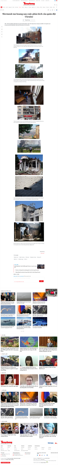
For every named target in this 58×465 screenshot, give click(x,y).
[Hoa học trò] (56, 443)
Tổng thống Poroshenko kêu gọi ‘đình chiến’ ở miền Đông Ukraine (27, 272)
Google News (57, 10)
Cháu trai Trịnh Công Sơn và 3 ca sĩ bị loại (48, 386)
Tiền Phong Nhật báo (24, 0)
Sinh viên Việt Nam (32, 0)
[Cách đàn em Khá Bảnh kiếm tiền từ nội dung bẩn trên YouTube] (29, 379)
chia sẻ (48, 10)
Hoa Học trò (38, 0)
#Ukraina (27, 257)
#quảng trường (33, 257)
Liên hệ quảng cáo (16, 452)
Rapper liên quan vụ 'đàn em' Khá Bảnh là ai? (47, 368)
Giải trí (41, 7)
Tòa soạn (42, 0)
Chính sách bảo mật (54, 452)
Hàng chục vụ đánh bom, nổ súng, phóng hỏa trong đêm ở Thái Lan (39, 302)
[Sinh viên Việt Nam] (50, 443)
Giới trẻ (23, 7)
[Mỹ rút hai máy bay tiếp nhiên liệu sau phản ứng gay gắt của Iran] (8, 321)
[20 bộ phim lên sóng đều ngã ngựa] (10, 379)
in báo (52, 10)
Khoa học (47, 7)
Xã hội (4, 7)
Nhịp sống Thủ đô (16, 450)
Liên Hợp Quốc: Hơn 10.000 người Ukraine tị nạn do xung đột (25, 267)
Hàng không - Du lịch (4, 450)
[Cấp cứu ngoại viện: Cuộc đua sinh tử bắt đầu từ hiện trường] (29, 428)
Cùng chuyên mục (6, 291)
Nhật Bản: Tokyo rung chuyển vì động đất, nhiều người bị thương (40, 315)
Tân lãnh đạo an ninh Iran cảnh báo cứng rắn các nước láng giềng (50, 417)
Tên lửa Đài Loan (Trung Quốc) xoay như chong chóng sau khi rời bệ (8, 315)
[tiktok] (43, 455)
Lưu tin (2, 32)
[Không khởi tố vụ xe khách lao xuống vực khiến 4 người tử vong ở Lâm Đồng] (10, 360)
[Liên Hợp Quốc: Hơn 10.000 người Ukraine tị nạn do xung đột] (40, 266)
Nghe (2, 27)
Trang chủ (1, 7)
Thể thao (29, 7)
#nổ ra (25, 259)
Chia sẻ (2, 29)
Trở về (2, 37)
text (50, 10)
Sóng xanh (10, 7)
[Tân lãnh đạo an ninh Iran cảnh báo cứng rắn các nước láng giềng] (50, 412)
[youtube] (56, 0)
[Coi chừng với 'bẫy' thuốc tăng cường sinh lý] (10, 428)
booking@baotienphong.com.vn (18, 455)
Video (54, 7)
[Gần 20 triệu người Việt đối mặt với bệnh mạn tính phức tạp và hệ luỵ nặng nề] (48, 428)
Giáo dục (44, 7)
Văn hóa (38, 7)
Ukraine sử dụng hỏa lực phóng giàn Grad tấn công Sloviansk (27, 270)
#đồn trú (15, 259)
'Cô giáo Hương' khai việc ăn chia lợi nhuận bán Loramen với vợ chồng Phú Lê (28, 369)
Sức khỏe (16, 7)
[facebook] (55, 0)
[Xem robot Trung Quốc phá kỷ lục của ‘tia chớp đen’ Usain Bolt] (40, 321)
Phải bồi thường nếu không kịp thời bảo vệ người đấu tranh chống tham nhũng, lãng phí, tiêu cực (48, 350)
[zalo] (45, 455)
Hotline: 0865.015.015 (16, 0)
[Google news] (47, 455)
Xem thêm (56, 7)
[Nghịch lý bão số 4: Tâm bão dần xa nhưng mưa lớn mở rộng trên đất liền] (29, 342)
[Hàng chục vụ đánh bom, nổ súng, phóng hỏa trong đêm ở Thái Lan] (40, 296)
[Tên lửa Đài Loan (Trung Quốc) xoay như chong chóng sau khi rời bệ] (8, 309)
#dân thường (22, 257)
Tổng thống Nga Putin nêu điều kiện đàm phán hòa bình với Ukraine (23, 315)
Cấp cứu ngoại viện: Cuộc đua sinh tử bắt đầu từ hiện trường (28, 435)
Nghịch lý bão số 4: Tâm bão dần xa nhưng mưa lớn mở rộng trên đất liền (29, 350)
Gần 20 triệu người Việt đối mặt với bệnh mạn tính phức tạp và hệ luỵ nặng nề (48, 436)
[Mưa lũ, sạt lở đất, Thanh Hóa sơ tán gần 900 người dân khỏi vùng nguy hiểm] (10, 342)
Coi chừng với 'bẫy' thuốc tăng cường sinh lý (8, 435)
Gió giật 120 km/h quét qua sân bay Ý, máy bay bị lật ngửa (24, 302)
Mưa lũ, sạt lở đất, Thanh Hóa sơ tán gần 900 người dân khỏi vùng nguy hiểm (10, 350)
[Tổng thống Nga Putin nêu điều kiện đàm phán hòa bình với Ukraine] (24, 309)
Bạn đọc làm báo (6, 462)
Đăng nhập (15, 276)
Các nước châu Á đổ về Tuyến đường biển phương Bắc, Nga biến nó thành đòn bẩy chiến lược (23, 327)
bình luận (54, 10)
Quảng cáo (47, 0)
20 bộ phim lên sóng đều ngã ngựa (9, 386)
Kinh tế (7, 7)
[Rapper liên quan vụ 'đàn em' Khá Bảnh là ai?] (48, 360)
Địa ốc (13, 7)
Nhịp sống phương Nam (24, 450)
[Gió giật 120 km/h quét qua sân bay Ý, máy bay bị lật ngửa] (24, 296)
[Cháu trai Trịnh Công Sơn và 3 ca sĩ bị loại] (48, 379)
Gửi (41, 281)
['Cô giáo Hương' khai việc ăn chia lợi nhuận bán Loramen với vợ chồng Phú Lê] (29, 360)
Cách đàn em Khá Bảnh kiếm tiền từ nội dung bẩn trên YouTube (29, 386)
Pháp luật (26, 7)
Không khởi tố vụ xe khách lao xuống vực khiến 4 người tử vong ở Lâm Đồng (9, 369)
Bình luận (2, 34)
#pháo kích (16, 257)
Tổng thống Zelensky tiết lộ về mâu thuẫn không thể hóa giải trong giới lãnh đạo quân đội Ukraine (7, 303)
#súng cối (39, 257)
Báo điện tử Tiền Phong (29, 3)
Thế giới (20, 7)
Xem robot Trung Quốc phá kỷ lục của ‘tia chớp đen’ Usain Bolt (40, 327)
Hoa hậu (51, 7)
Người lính (33, 7)
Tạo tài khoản (21, 276)
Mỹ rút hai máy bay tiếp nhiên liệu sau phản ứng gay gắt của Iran (7, 327)
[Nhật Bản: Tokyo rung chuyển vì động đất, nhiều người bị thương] (40, 309)
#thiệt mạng (21, 259)
